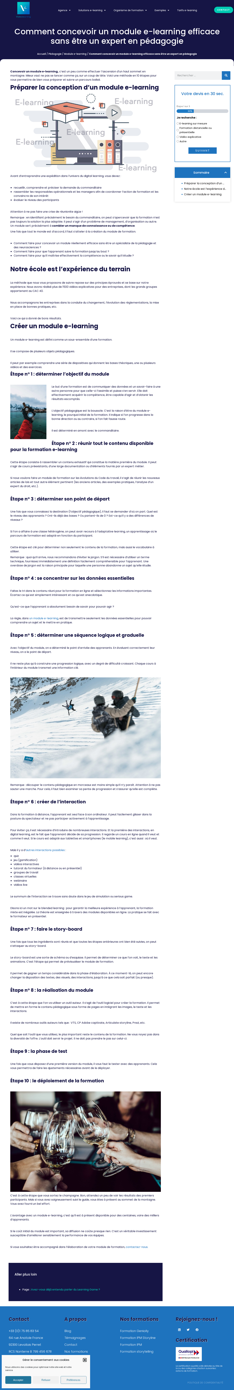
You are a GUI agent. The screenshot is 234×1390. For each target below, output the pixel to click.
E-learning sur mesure (193, 123)
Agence (62, 10)
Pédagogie (54, 54)
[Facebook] (197, 1329)
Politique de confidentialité (205, 1382)
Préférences (73, 1380)
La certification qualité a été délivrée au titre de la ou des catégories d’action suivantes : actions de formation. (199, 1368)
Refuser (45, 1380)
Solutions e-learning (90, 10)
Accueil (41, 54)
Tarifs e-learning (187, 10)
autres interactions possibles (45, 850)
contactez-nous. (137, 1247)
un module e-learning (43, 618)
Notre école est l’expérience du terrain (205, 189)
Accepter (18, 1380)
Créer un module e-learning (202, 194)
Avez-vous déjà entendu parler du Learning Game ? (65, 1290)
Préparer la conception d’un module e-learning (205, 183)
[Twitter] (188, 1329)
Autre (183, 141)
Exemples (160, 10)
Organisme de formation (129, 10)
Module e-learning (75, 54)
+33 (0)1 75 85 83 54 (24, 1331)
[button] (85, 1360)
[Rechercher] (226, 75)
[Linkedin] (179, 1329)
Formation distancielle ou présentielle (196, 130)
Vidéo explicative (190, 137)
